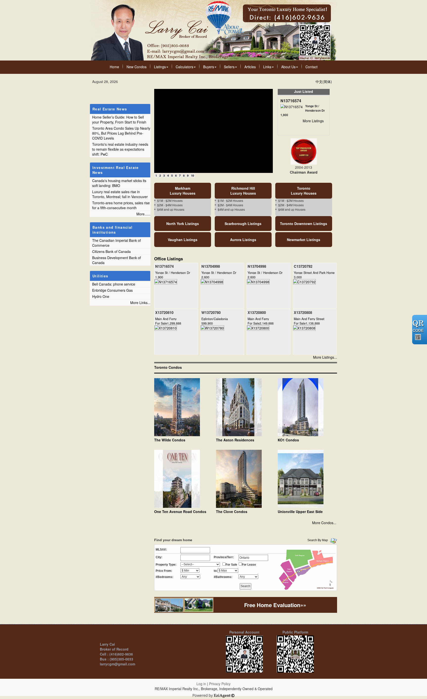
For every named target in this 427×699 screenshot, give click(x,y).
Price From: (164, 571)
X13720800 (257, 312)
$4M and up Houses (170, 209)
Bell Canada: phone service (113, 284)
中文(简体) (324, 81)
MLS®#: (161, 549)
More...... (143, 213)
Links (267, 66)
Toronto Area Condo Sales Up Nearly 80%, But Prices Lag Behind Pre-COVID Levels (121, 133)
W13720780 (211, 312)
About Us (288, 66)
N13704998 (210, 266)
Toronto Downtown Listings (303, 223)
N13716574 (290, 100)
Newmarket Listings (303, 239)
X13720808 (303, 312)
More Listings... (325, 357)
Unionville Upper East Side (300, 511)
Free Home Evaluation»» (275, 605)
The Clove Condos (231, 511)
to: (215, 571)
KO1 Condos (288, 439)
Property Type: (166, 564)
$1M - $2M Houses (170, 200)
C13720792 (303, 266)
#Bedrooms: (164, 577)
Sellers (229, 66)
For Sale (231, 564)
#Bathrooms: (223, 577)
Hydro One (100, 296)
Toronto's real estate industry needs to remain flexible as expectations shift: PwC (120, 149)
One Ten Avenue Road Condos (180, 511)
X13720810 (164, 312)
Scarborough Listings (243, 223)
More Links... (140, 302)
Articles (250, 66)
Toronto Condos (168, 367)
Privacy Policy (220, 683)
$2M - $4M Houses (170, 205)
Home (114, 66)
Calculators (184, 66)
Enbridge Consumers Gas (112, 290)
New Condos (137, 66)
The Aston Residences (235, 439)
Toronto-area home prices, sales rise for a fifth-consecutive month (121, 205)
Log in (201, 683)
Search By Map (317, 540)
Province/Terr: (224, 557)
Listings (160, 66)
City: (159, 557)
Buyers (208, 66)
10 (192, 175)
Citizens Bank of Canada (111, 251)
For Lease (249, 564)
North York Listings (182, 223)
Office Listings (168, 259)
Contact (311, 66)
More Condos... (324, 522)
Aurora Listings (243, 239)
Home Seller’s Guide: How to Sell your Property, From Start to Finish (119, 119)
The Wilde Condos (169, 439)
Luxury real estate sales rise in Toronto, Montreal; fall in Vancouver (120, 194)
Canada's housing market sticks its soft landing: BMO (119, 183)
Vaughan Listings (182, 239)
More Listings (313, 120)
